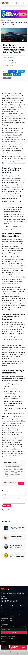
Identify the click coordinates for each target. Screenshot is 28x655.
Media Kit (13, 638)
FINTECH (3, 616)
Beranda (3, 20)
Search (20, 616)
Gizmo (11, 607)
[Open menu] (16, 3)
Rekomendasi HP (22, 609)
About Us (3, 638)
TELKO (2, 609)
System (21, 3)
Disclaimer (18, 638)
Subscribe (14, 632)
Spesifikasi (21, 614)
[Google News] (2, 601)
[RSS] (17, 601)
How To (11, 612)
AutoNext (12, 616)
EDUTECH (3, 614)
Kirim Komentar (6, 505)
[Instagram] (8, 601)
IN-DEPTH (3, 612)
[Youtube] (14, 601)
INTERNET (3, 620)
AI (1, 607)
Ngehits (11, 614)
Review (11, 609)
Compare (21, 612)
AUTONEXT (9, 20)
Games (11, 620)
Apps (11, 618)
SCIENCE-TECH (4, 618)
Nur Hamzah (11, 57)
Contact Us (8, 638)
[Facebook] (5, 601)
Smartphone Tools (22, 607)
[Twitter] (11, 601)
